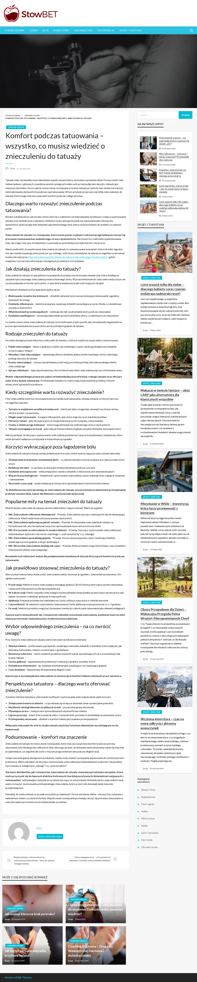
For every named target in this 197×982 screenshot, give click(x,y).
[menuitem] (14, 30)
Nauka (144, 825)
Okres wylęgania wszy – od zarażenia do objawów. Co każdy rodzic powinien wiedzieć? (95, 909)
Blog (45, 30)
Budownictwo (83, 30)
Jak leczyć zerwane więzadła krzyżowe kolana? (25, 953)
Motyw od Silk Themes (18, 977)
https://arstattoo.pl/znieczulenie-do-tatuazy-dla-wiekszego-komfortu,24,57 (68, 257)
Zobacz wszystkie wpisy (50, 836)
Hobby (144, 811)
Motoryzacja (106, 30)
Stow (12, 168)
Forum (33, 30)
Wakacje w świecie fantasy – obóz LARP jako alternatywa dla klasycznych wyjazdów (165, 394)
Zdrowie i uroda (31, 115)
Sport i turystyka (130, 30)
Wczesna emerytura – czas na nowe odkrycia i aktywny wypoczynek (162, 723)
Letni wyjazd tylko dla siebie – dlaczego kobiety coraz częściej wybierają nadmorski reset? (174, 206)
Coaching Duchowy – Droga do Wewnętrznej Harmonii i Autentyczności (90, 950)
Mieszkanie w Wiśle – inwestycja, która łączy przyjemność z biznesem (165, 508)
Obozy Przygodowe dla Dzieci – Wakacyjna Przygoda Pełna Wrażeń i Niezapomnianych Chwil (165, 613)
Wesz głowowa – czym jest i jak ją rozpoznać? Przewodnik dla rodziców (174, 156)
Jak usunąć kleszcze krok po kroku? (30, 914)
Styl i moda (146, 839)
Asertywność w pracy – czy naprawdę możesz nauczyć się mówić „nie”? (174, 140)
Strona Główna (14, 30)
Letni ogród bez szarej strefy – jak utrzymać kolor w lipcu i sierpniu (173, 189)
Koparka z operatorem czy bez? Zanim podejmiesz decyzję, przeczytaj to (172, 173)
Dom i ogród (147, 804)
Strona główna (12, 115)
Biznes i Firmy (61, 30)
